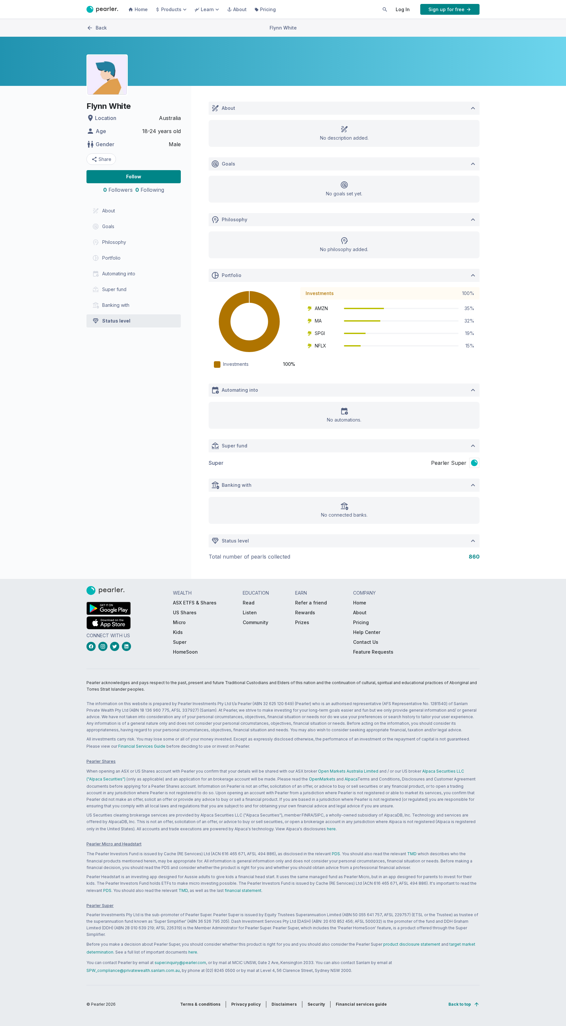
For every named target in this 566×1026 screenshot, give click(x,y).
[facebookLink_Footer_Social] (92, 646)
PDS (336, 853)
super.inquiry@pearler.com (180, 962)
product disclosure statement (411, 944)
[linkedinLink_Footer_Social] (128, 646)
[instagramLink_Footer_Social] (104, 646)
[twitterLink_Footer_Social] (116, 646)
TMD (412, 853)
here (331, 828)
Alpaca (351, 779)
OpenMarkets (322, 779)
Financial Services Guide (141, 746)
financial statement (243, 890)
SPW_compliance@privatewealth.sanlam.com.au (133, 970)
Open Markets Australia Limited (348, 771)
